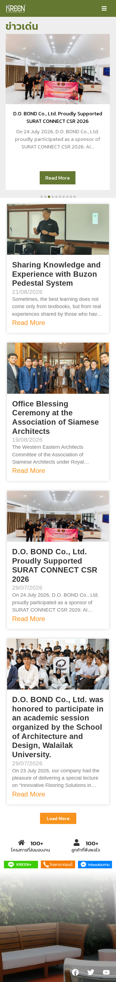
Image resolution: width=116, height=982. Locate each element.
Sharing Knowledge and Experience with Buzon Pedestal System (56, 273)
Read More (57, 178)
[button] (104, 8)
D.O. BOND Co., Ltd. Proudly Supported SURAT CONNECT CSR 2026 (54, 565)
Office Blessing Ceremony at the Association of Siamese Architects (55, 417)
